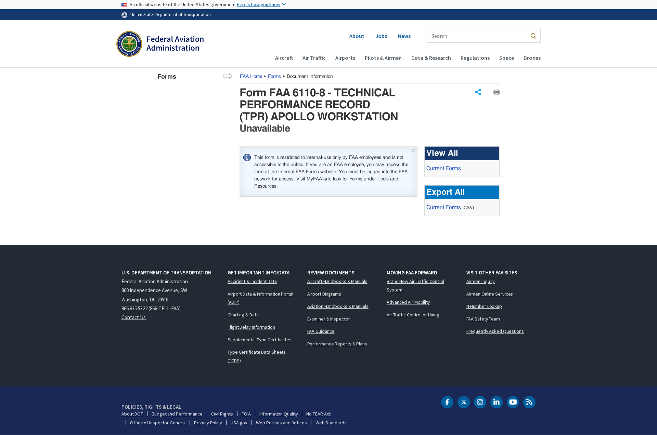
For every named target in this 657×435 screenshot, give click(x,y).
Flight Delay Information (251, 327)
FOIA (246, 413)
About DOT (132, 413)
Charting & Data (243, 315)
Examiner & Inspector (328, 319)
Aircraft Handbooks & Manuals (337, 281)
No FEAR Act (318, 413)
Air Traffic (314, 57)
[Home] (160, 44)
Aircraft (284, 57)
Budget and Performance (177, 413)
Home (251, 76)
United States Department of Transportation (170, 14)
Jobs (381, 35)
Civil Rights (222, 413)
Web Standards (331, 422)
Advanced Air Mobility (408, 302)
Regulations (475, 57)
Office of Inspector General (157, 422)
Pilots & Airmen (383, 57)
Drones (532, 57)
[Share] (478, 92)
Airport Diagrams (324, 294)
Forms (274, 76)
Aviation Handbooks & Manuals (338, 306)
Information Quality (278, 413)
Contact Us (133, 317)
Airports (345, 57)
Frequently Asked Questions (495, 331)
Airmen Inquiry (480, 281)
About (356, 35)
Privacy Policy (208, 422)
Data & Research (431, 57)
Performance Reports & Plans (337, 344)
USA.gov (239, 422)
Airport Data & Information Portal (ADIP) (260, 298)
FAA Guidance (321, 331)
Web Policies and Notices (281, 422)
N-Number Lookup (484, 306)
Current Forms (443, 168)
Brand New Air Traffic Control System (415, 285)
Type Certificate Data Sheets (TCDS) (257, 356)
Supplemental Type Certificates (260, 340)
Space (506, 57)
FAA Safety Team (483, 319)
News (404, 35)
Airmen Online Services (489, 294)
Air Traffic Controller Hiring (413, 315)
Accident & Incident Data (252, 281)
